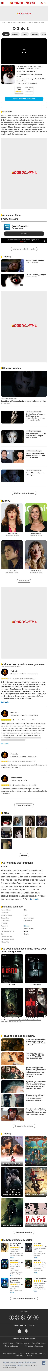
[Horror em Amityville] (12, 1002)
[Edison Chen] (12, 554)
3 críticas (13, 780)
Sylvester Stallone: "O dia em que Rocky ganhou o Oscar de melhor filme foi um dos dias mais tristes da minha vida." (36, 1111)
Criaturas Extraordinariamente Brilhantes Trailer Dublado (36, 1164)
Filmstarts (19, 1343)
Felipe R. (14, 754)
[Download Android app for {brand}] (27, 1331)
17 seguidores (15, 715)
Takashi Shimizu (29, 71)
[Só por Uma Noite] (28, 1283)
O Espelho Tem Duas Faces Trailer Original (12, 1164)
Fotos (5, 813)
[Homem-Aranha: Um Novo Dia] (4, 1247)
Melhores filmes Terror (34, 1020)
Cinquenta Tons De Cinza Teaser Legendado (12, 1194)
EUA (25, 910)
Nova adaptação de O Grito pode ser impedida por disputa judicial (36, 435)
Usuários (19, 87)
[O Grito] (12, 968)
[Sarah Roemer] (36, 554)
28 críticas (24, 715)
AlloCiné (6, 1343)
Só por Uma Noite (40, 1278)
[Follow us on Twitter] (18, 1317)
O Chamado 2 (36, 984)
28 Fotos (24, 855)
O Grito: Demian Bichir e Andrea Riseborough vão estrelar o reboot (35, 455)
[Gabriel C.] (4, 713)
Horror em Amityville (12, 1018)
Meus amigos (29, 87)
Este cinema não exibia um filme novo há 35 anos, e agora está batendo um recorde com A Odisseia (35, 1097)
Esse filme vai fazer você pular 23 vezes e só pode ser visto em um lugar (23, 402)
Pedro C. (14, 671)
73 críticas (24, 674)
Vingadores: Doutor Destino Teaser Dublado (12, 1225)
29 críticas (23, 756)
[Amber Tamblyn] (12, 517)
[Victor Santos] (4, 778)
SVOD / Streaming (9, 219)
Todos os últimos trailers (24, 1232)
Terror (37, 69)
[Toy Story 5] (4, 1264)
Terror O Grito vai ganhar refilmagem (35, 474)
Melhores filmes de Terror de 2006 (11, 1021)
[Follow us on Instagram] (24, 1317)
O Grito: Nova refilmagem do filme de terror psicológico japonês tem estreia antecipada (35, 417)
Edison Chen (21, 81)
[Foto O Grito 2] (6, 821)
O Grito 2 (26, 926)
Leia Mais (4, 702)
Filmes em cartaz (11, 22)
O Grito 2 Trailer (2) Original (36, 275)
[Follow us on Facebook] (12, 1317)
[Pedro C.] (4, 672)
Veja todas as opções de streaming (24, 249)
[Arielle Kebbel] (36, 517)
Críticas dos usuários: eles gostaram (23, 664)
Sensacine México (32, 1346)
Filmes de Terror (32, 22)
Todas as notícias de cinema (24, 1126)
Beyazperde (9, 1346)
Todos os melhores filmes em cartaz (24, 1298)
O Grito (12, 984)
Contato (20, 1353)
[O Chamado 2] (36, 968)
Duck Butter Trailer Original (35, 1225)
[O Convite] (28, 1264)
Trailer (12, 1257)
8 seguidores (14, 756)
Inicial (3, 22)
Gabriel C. (14, 712)
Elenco (6, 500)
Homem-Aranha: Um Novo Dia (15, 1244)
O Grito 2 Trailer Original (35, 260)
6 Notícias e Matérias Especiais (24, 493)
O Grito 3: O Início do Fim (36, 1018)
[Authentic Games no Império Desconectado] (4, 1283)
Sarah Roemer (36, 571)
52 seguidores (15, 674)
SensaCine (36, 1343)
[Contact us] (36, 1317)
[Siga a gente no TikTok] (30, 1317)
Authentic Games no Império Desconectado (16, 1280)
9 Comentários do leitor (24, 805)
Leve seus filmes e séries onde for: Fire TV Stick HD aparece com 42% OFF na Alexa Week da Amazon (35, 1056)
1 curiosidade (28, 920)
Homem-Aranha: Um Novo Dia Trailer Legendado (36, 1194)
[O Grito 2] (8, 74)
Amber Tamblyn (28, 79)
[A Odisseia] (28, 1247)
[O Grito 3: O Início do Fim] (36, 1002)
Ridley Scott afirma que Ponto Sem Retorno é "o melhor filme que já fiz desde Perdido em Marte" (36, 1042)
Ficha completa (24, 581)
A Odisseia (37, 1243)
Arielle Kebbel (40, 79)
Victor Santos (16, 778)
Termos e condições (31, 1353)
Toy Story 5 (14, 1260)
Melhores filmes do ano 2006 (18, 1020)
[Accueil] (22, 3)
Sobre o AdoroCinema (9, 1353)
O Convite (37, 1260)
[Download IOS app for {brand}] (20, 1331)
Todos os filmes (22, 22)
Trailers (6, 256)
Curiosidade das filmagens (17, 862)
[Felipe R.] (4, 755)
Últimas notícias (11, 368)
